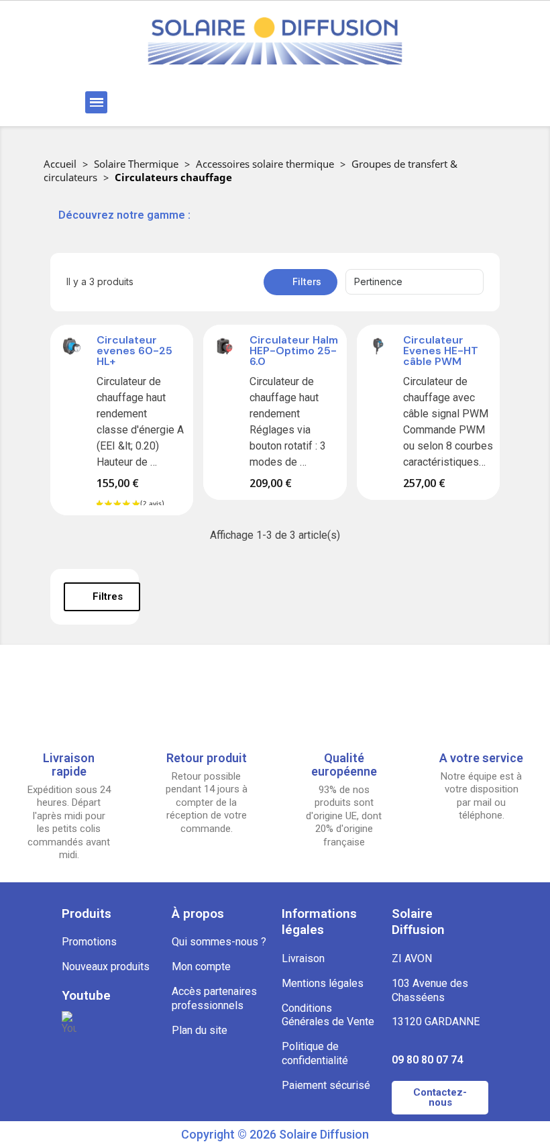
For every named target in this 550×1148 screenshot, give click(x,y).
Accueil (60, 163)
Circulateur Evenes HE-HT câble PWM (440, 350)
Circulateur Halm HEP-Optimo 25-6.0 (294, 350)
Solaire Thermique (136, 163)
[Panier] (422, 102)
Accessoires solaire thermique (265, 163)
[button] (196, 102)
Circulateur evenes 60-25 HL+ (134, 350)
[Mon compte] (341, 102)
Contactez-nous (440, 1097)
